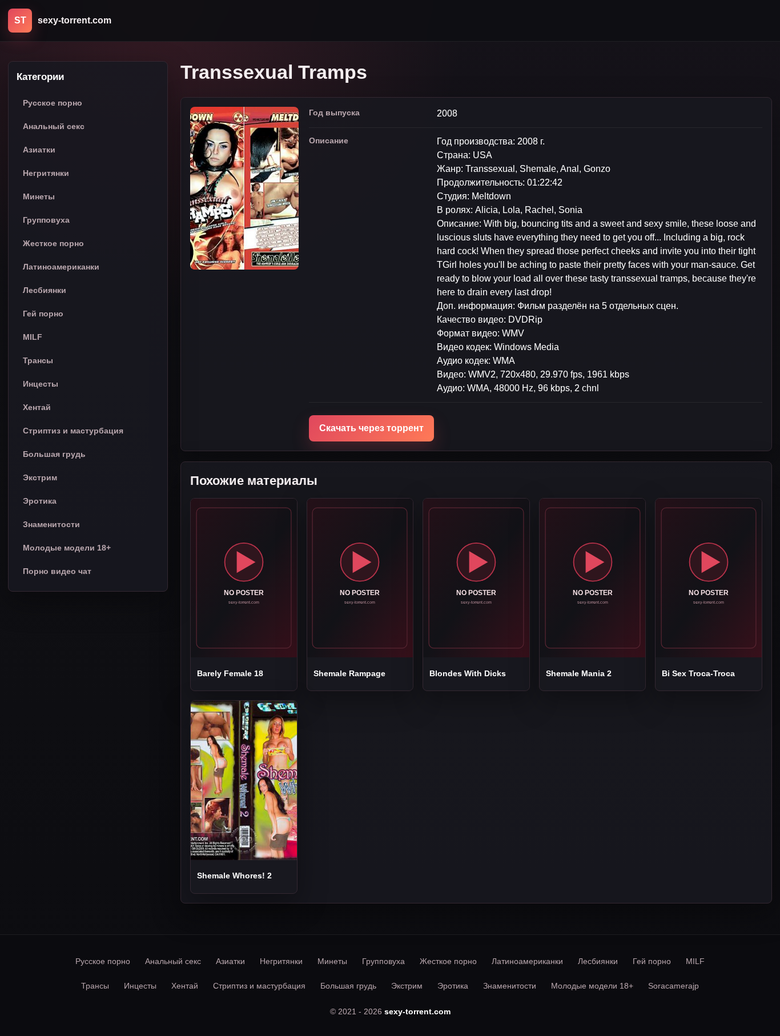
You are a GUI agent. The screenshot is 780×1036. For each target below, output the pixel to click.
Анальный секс (54, 126)
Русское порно (52, 102)
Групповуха (46, 219)
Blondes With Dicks (467, 673)
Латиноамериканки (61, 266)
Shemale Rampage (349, 673)
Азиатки (39, 149)
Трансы (38, 360)
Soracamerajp (673, 985)
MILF (32, 337)
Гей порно (43, 313)
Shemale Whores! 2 (234, 875)
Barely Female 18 (230, 673)
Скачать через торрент (371, 428)
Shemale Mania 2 (579, 673)
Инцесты (40, 383)
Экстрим (40, 477)
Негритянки (46, 173)
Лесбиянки (44, 290)
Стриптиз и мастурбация (73, 430)
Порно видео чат (57, 571)
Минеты (39, 196)
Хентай (37, 407)
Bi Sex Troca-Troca (698, 673)
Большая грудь (54, 454)
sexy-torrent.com (417, 1011)
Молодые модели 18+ (67, 547)
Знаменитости (51, 524)
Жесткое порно (53, 243)
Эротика (40, 500)
